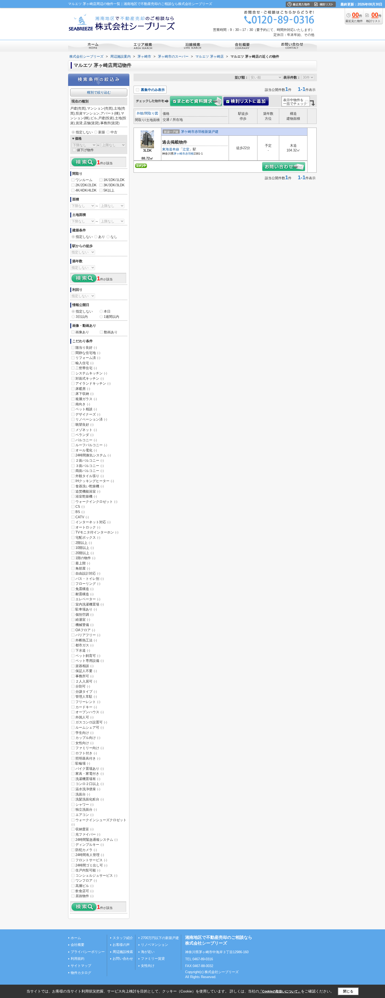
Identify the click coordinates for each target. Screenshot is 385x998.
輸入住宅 (84, 363)
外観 (140, 113)
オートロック (87, 527)
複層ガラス (86, 399)
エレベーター (87, 599)
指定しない (84, 132)
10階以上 (84, 548)
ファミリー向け (89, 748)
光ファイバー (87, 834)
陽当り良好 (86, 348)
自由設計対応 (87, 573)
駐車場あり (86, 609)
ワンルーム (83, 180)
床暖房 (82, 389)
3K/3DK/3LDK (114, 185)
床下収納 (84, 394)
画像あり (82, 332)
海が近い (148, 952)
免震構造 (84, 589)
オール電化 (86, 450)
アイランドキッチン (93, 383)
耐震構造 (84, 594)
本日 (107, 311)
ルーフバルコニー (91, 445)
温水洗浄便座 (87, 789)
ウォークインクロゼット (96, 502)
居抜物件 (84, 896)
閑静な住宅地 (87, 353)
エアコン (84, 815)
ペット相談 (86, 409)
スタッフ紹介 (123, 938)
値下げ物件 (85, 150)
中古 (114, 132)
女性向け (84, 743)
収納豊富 (84, 829)
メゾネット (86, 430)
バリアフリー (87, 635)
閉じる (348, 991)
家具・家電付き (89, 774)
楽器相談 (84, 666)
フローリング (87, 584)
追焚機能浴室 (87, 491)
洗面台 (82, 794)
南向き (82, 404)
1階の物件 (85, 558)
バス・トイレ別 (89, 579)
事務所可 (84, 676)
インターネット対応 (93, 522)
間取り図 (151, 113)
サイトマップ (81, 966)
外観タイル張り (89, 476)
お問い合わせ (123, 959)
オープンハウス (89, 712)
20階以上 (84, 553)
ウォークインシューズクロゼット (99, 822)
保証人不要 (86, 671)
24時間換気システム (93, 455)
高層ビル (84, 886)
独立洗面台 (86, 809)
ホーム (76, 938)
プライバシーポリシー (88, 952)
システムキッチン (91, 373)
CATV (82, 517)
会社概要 (77, 945)
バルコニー (86, 440)
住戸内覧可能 (87, 870)
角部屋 (82, 568)
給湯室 (82, 619)
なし (114, 237)
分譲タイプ (86, 692)
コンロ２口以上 (89, 784)
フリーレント (87, 702)
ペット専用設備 (89, 661)
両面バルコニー (89, 471)
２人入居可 (86, 681)
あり (101, 237)
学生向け (84, 733)
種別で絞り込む (99, 92)
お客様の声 (121, 945)
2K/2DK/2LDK (86, 185)
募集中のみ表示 (152, 90)
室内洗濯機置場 (89, 604)
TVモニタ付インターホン (96, 532)
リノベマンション (154, 945)
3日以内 (82, 317)
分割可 (82, 686)
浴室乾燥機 (86, 496)
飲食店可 (84, 891)
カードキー (86, 707)
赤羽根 (189, 153)
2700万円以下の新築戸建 (160, 938)
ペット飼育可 (87, 656)
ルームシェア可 (89, 727)
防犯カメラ (86, 850)
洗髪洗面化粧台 (89, 799)
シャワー (84, 804)
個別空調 (84, 615)
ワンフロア (86, 880)
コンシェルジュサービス (96, 875)
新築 (101, 132)
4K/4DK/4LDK (86, 190)
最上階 (82, 563)
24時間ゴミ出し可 (91, 865)
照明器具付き (87, 758)
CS (80, 507)
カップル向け (87, 738)
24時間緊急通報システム (96, 840)
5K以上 (108, 190)
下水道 (82, 650)
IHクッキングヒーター (94, 481)
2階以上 (83, 543)
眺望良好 (84, 425)
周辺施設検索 (123, 952)
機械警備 (84, 625)
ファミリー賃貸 (153, 959)
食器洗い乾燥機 (89, 486)
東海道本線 (170, 149)
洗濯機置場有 (87, 779)
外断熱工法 (86, 640)
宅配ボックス (87, 537)
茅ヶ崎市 (179, 153)
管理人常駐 (86, 697)
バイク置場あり (89, 769)
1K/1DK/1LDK (114, 180)
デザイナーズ (87, 414)
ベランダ (84, 435)
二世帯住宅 (86, 368)
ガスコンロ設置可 (91, 722)
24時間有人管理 (89, 855)
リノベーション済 (91, 419)
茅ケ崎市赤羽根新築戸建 (199, 132)
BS (80, 512)
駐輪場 (82, 763)
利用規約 (77, 959)
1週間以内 (111, 317)
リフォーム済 (87, 358)
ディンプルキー (89, 845)
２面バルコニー (89, 460)
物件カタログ (81, 973)
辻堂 (186, 149)
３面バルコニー (89, 466)
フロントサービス (91, 860)
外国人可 (84, 717)
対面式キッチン (89, 378)
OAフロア (85, 630)
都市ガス (84, 645)
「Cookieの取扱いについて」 (280, 991)
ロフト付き (86, 753)
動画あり (111, 332)
